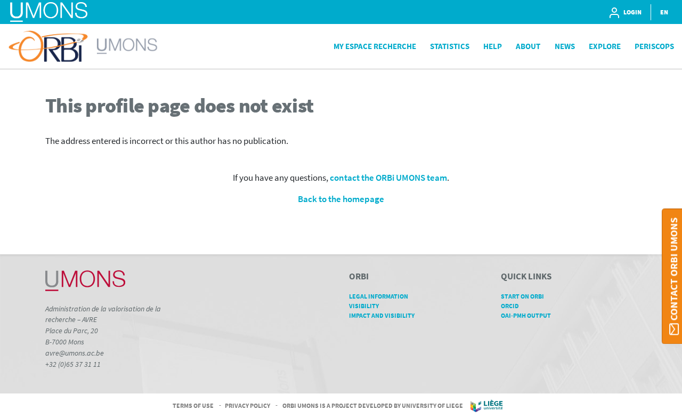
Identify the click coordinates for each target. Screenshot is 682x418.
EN (664, 12)
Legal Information (378, 296)
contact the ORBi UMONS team (388, 177)
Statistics (449, 46)
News (565, 46)
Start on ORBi (522, 296)
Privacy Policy (247, 405)
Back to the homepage (341, 199)
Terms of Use (193, 405)
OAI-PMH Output (526, 315)
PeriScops (654, 46)
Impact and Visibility (382, 315)
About (528, 46)
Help (492, 46)
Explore (605, 46)
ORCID (510, 306)
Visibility (364, 306)
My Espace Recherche (375, 46)
